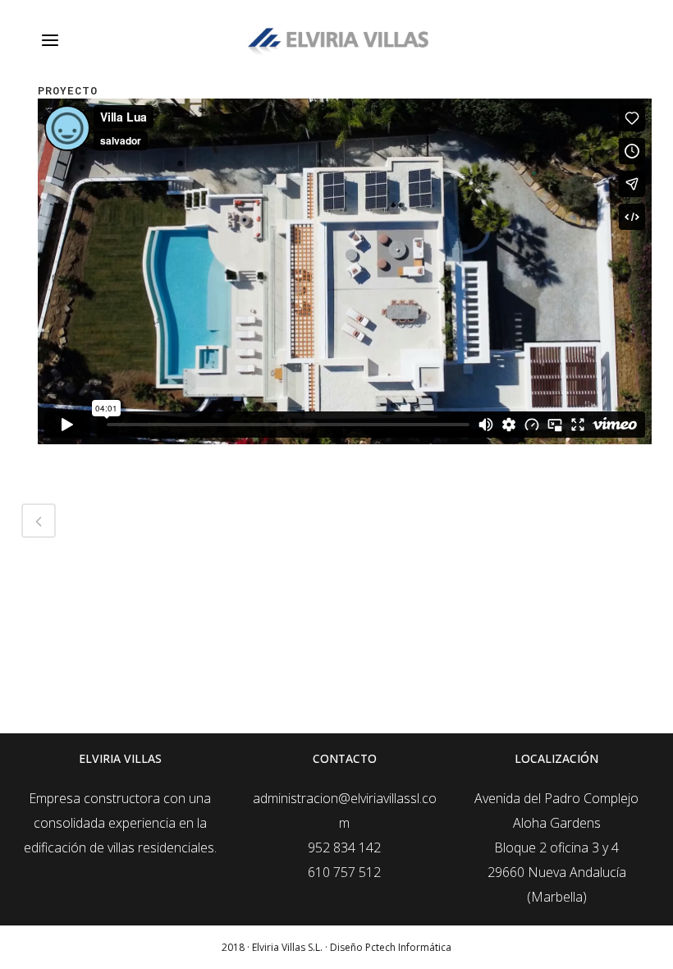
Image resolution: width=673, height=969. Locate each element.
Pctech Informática (408, 947)
